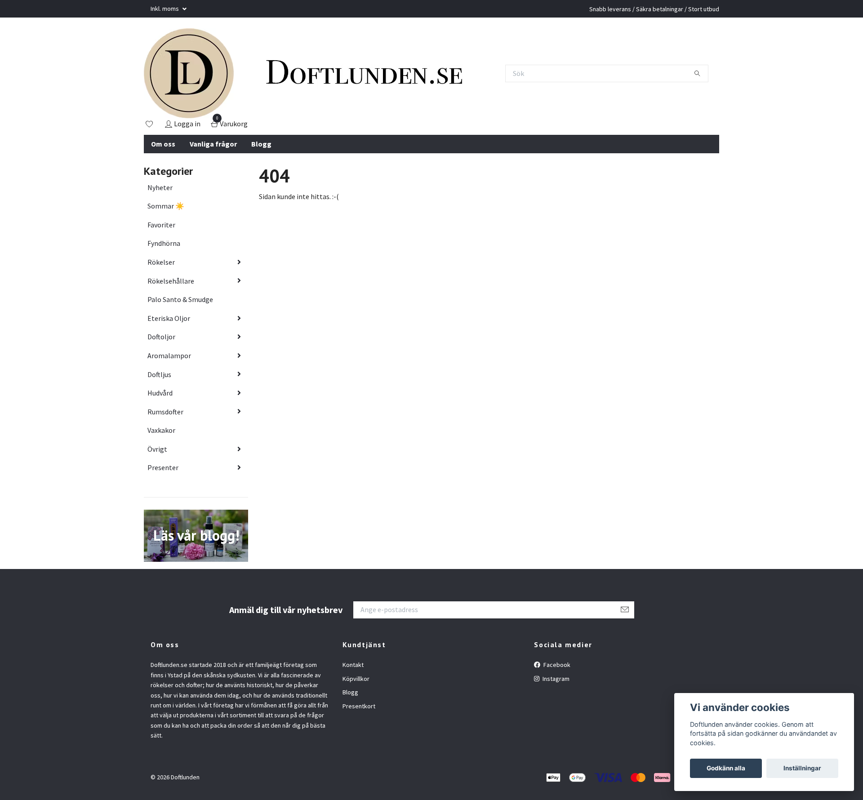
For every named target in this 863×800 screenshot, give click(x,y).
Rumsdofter (165, 411)
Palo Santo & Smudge (180, 299)
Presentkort (359, 706)
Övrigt (157, 448)
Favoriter (161, 224)
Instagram (555, 679)
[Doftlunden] (189, 73)
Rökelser (161, 262)
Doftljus (159, 374)
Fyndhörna (163, 243)
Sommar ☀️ (165, 205)
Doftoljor (161, 336)
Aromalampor (169, 355)
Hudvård (160, 392)
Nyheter (160, 187)
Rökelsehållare (170, 280)
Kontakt (353, 665)
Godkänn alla (726, 768)
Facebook (556, 665)
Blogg (261, 143)
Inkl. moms (165, 8)
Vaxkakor (161, 430)
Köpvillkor (356, 679)
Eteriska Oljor (168, 318)
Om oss (163, 143)
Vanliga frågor (213, 143)
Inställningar (802, 768)
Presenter (162, 467)
